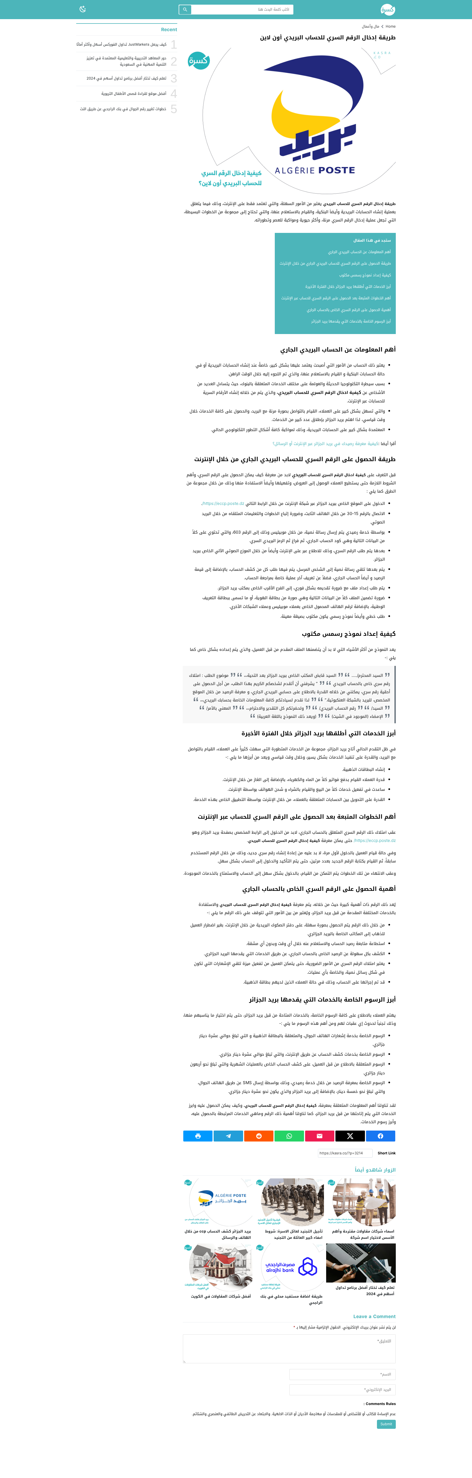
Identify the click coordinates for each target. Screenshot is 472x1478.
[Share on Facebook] (380, 1136)
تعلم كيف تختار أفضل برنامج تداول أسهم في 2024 (365, 1290)
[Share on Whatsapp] (289, 1136)
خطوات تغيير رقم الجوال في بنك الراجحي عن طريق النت (123, 109)
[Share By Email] (319, 1136)
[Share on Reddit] (259, 1136)
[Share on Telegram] (228, 1136)
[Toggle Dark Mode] (82, 9)
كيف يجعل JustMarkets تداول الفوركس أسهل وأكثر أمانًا (121, 44)
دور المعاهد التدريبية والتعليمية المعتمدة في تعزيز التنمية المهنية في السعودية (126, 61)
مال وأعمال (370, 26)
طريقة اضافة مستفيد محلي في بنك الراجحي (291, 1299)
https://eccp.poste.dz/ (223, 503)
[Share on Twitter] (350, 1136)
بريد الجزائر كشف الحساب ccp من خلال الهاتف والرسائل (218, 1234)
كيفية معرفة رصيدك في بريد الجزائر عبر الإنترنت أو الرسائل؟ (325, 443)
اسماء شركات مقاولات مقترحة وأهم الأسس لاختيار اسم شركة (363, 1234)
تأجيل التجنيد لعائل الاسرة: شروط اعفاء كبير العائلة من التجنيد (294, 1234)
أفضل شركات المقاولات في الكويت (221, 1296)
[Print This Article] (198, 1136)
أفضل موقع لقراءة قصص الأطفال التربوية (133, 93)
